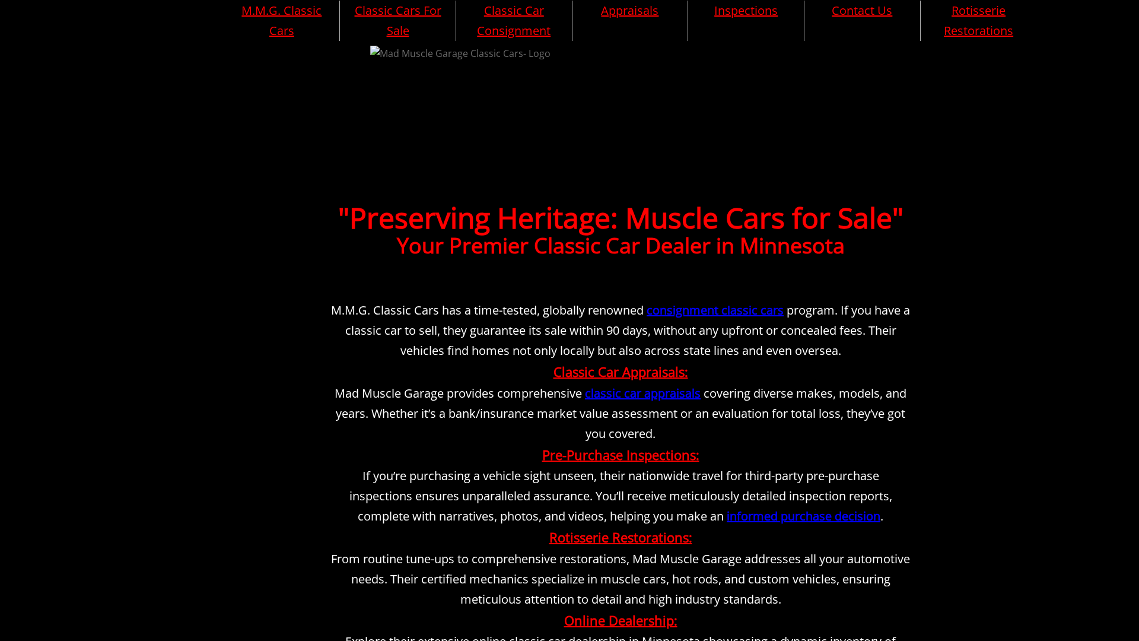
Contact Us (862, 10)
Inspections (746, 10)
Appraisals (629, 10)
